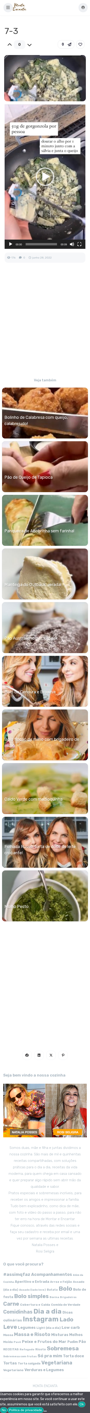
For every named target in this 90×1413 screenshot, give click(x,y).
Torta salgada (29, 1363)
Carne (11, 1304)
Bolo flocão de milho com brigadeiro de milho (41, 742)
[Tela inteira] (79, 244)
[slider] (41, 244)
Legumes (27, 1327)
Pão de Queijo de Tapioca (28, 477)
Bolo (65, 1288)
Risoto (40, 1349)
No (4, 1410)
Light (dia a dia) (48, 1328)
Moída (8, 1342)
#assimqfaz (16, 1274)
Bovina (54, 1297)
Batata (52, 1289)
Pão (82, 1341)
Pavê (17, 1342)
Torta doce (73, 1356)
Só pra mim (50, 1355)
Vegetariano (13, 1370)
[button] (8, 7)
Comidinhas (18, 1312)
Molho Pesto (16, 906)
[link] (80, 44)
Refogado (27, 1349)
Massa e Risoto (32, 1334)
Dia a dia (47, 1311)
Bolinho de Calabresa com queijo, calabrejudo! (36, 420)
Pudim (72, 1342)
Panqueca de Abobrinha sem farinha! (39, 531)
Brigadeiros (68, 1297)
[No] (45, 1411)
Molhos (76, 1335)
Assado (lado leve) (32, 1289)
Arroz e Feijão (61, 1281)
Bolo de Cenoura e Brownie (30, 691)
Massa (8, 1335)
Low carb (71, 1327)
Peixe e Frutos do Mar (44, 1341)
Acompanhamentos (51, 1274)
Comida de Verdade (65, 1304)
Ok (82, 1404)
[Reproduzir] (10, 244)
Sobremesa (63, 1348)
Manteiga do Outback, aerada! (32, 584)
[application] (45, 177)
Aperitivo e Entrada (32, 1282)
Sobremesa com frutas (20, 1356)
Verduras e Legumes (44, 1370)
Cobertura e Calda (35, 1304)
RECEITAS (11, 1349)
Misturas (59, 1335)
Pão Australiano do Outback (31, 638)
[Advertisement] (45, 323)
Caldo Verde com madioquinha (33, 799)
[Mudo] (72, 244)
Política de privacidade (25, 1410)
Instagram (41, 1319)
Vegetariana (56, 1363)
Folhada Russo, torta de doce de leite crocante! (40, 849)
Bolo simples (31, 1296)
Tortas (10, 1363)
